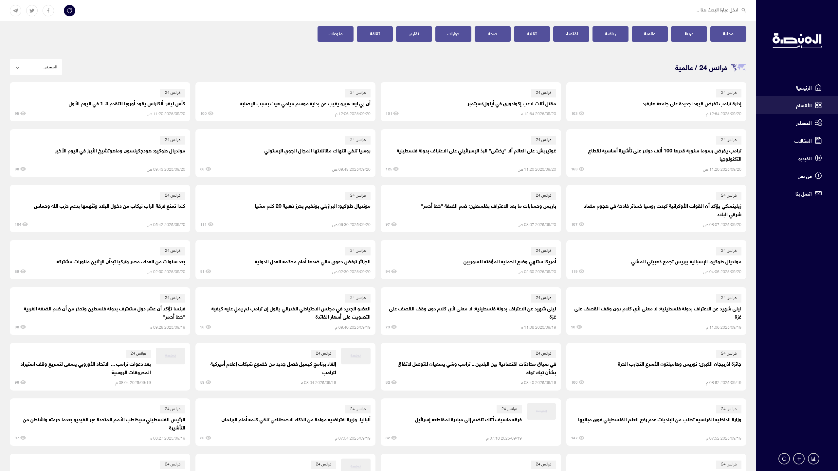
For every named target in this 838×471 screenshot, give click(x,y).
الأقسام (804, 105)
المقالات (803, 140)
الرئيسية (804, 87)
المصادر (804, 123)
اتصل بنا (803, 193)
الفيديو (805, 158)
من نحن (805, 176)
